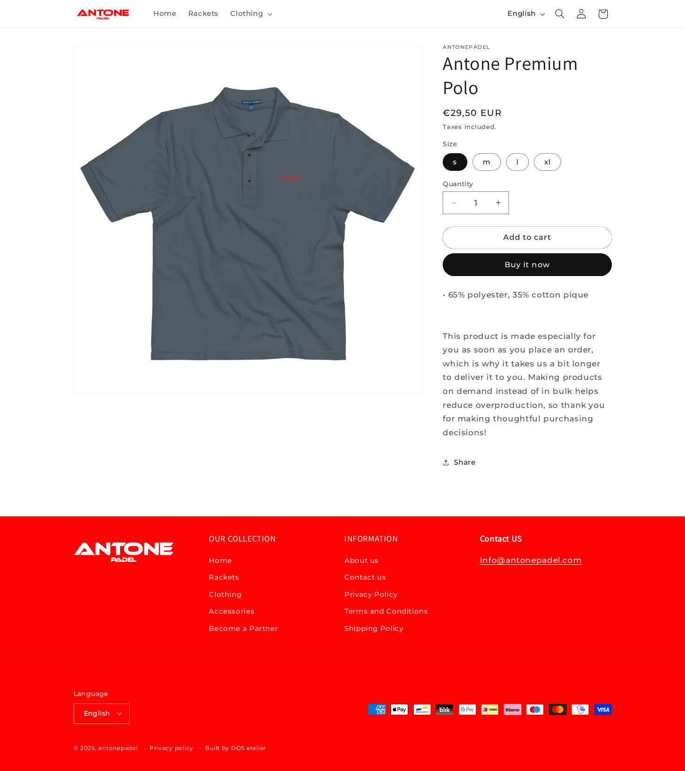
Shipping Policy (373, 628)
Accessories (231, 612)
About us (361, 560)
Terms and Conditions (386, 612)
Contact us (365, 578)
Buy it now (527, 264)
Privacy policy (171, 748)
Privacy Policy (370, 594)
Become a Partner (243, 628)
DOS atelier (248, 748)
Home (220, 560)
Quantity (458, 184)
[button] (250, 14)
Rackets (224, 578)
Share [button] (464, 462)
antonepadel (117, 748)
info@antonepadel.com (531, 560)
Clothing (225, 594)
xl (547, 162)
